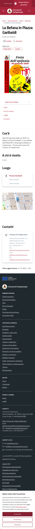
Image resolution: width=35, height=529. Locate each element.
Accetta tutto (17, 514)
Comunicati (6, 384)
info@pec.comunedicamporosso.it (19, 260)
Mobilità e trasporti (8, 357)
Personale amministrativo (10, 312)
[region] (17, 510)
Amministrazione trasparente (11, 476)
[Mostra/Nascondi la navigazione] (3, 11)
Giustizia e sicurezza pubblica (11, 351)
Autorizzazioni (7, 339)
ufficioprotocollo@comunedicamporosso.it (16, 426)
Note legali (5, 482)
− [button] (5, 198)
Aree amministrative (8, 300)
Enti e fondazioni (7, 306)
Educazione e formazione (10, 348)
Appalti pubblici (7, 335)
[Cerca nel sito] (29, 11)
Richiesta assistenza (9, 473)
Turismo (4, 367)
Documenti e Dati (8, 315)
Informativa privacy (8, 479)
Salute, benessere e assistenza (12, 361)
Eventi (4, 398)
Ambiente (5, 329)
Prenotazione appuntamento (11, 467)
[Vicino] (33, 492)
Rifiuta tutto (17, 525)
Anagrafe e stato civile (9, 332)
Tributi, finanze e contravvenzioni (12, 364)
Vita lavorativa (7, 370)
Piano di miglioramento (9, 489)
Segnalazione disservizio (10, 470)
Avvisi (4, 381)
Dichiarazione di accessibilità (11, 486)
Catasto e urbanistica (9, 342)
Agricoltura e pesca (8, 326)
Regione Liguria (8, 3)
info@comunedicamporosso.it (18, 255)
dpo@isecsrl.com (12, 443)
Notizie (4, 387)
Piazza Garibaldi (15, 176)
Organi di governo (8, 296)
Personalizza (17, 519)
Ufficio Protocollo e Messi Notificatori (14, 421)
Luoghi (4, 401)
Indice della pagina (11, 102)
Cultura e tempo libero (9, 345)
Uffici (4, 303)
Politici (4, 309)
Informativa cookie (21, 507)
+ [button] (5, 195)
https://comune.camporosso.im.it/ (19, 250)
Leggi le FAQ (6, 464)
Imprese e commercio (9, 354)
